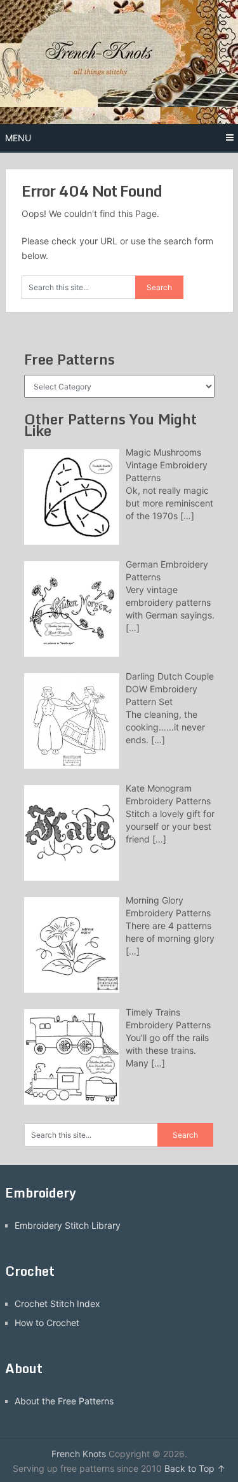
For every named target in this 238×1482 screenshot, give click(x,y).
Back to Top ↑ (194, 1468)
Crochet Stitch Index (57, 1303)
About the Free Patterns (64, 1400)
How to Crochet (47, 1322)
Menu (18, 137)
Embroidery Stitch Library (68, 1225)
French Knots (78, 1453)
